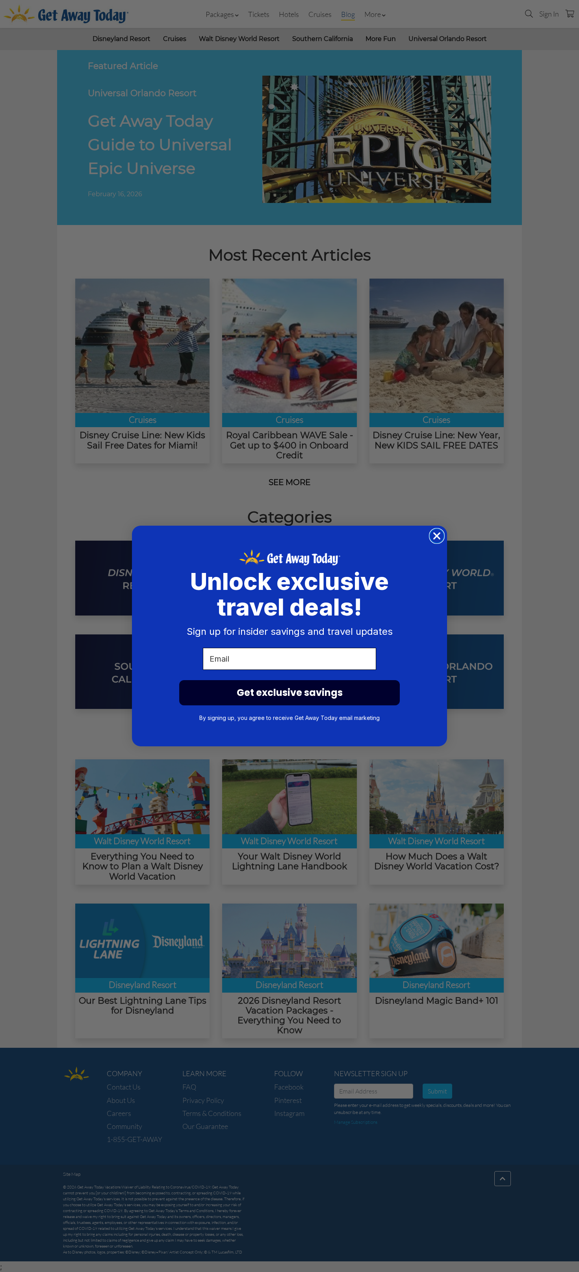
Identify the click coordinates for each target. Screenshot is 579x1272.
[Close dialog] (437, 536)
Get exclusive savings (290, 692)
